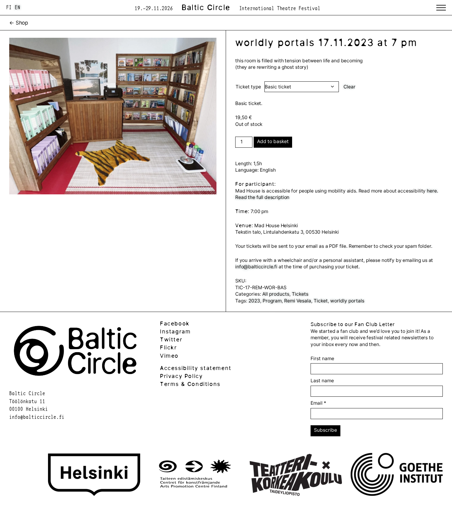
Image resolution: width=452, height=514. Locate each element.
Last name (322, 381)
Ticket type (248, 87)
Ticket (321, 301)
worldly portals (347, 301)
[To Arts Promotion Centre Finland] (195, 475)
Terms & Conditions (190, 384)
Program (272, 301)
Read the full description (262, 197)
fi (9, 7)
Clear (349, 87)
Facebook (175, 323)
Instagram (175, 331)
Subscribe (325, 430)
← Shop (18, 23)
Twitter (171, 339)
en (17, 7)
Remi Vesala (297, 301)
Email (318, 403)
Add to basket (273, 141)
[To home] (75, 379)
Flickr (168, 347)
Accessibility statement (196, 368)
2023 (254, 301)
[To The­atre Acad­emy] (296, 476)
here (432, 191)
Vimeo (169, 355)
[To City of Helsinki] (94, 476)
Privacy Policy (181, 376)
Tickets (300, 294)
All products (275, 294)
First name (322, 358)
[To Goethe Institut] (397, 475)
